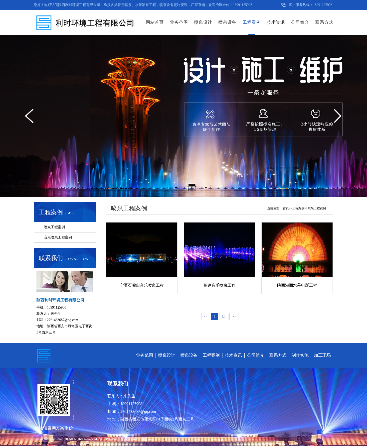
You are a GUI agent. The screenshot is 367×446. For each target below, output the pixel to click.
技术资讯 (276, 22)
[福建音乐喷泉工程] (219, 249)
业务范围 (179, 22)
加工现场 (322, 355)
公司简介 (300, 22)
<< (205, 316)
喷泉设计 (203, 22)
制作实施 (300, 355)
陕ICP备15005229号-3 (116, 439)
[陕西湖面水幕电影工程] (297, 249)
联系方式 (324, 22)
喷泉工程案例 (54, 227)
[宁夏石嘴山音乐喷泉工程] (142, 249)
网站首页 (155, 22)
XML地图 (140, 439)
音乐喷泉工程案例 (58, 237)
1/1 (224, 316)
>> (234, 316)
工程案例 (252, 22)
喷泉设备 (227, 22)
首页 (286, 208)
